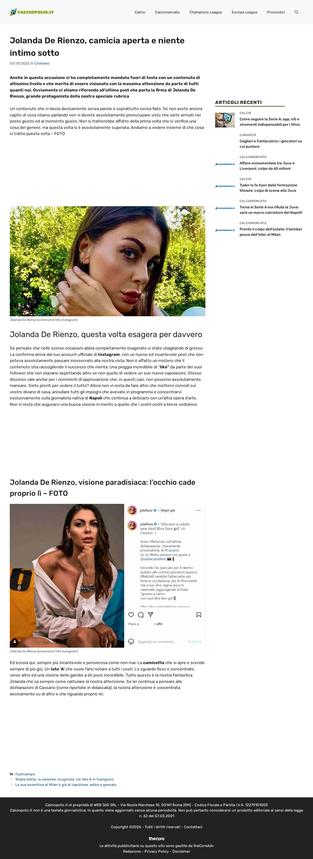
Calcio (140, 12)
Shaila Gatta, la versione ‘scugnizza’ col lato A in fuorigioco (64, 779)
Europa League (244, 12)
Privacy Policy (157, 851)
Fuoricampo (25, 774)
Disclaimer (181, 851)
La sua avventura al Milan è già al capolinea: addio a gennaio (65, 784)
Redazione (132, 851)
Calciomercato (167, 12)
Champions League (206, 12)
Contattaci (193, 827)
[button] (296, 12)
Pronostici (276, 12)
